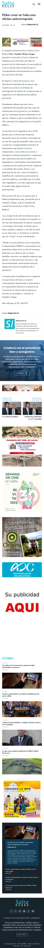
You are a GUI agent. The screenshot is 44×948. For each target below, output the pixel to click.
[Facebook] (22, 630)
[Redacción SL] (9, 326)
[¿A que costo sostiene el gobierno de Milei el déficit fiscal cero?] (22, 766)
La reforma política (10, 417)
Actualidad (5, 663)
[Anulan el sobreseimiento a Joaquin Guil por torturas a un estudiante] (22, 738)
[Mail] (19, 911)
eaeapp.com (27, 946)
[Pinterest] (22, 640)
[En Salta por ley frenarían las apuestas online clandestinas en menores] (22, 681)
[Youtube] (33, 911)
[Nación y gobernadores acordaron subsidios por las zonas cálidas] (22, 709)
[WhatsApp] (22, 645)
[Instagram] (15, 911)
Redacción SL (11, 847)
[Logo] (8, 4)
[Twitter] (22, 635)
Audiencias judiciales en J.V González (33, 418)
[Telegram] (24, 911)
